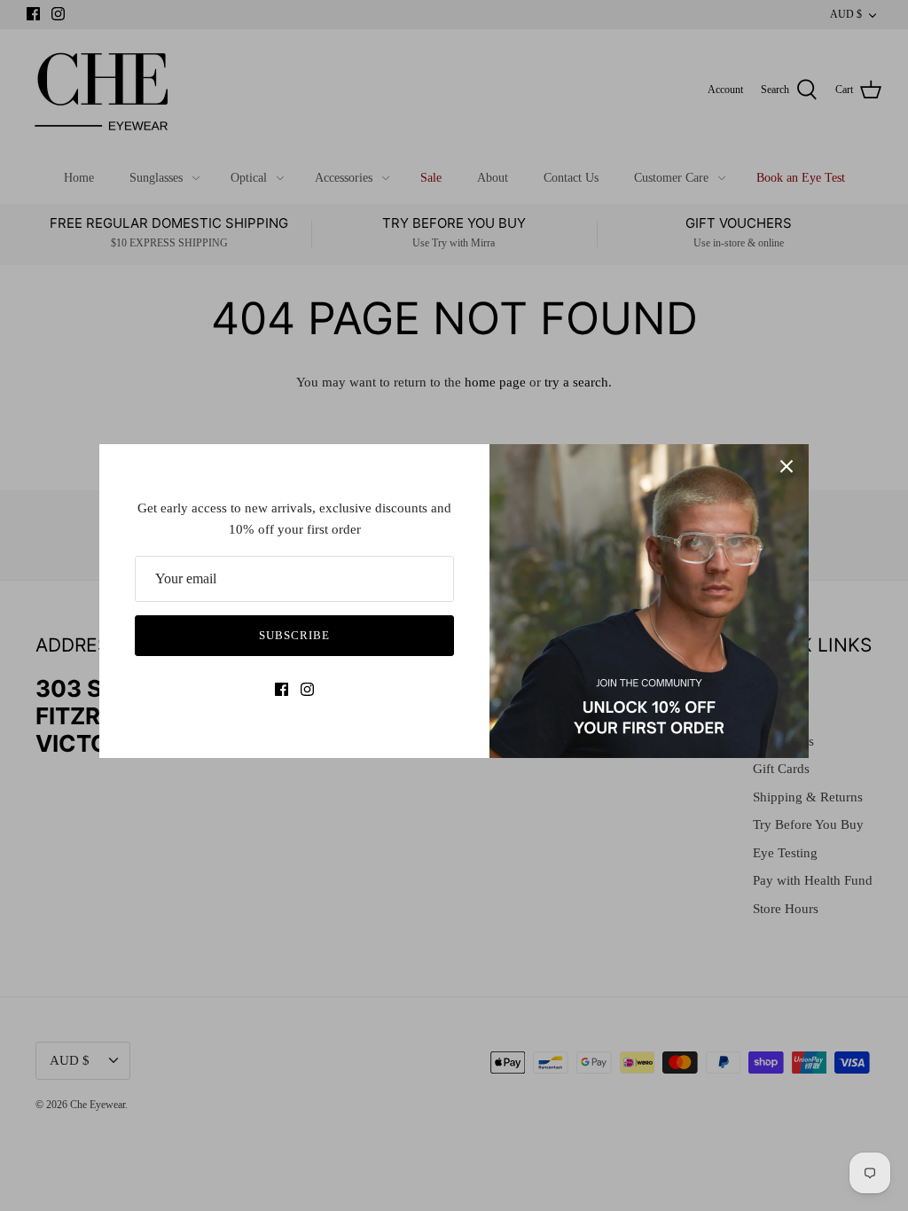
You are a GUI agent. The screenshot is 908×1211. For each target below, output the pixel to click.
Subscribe (294, 635)
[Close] (786, 466)
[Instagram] (307, 689)
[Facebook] (281, 689)
